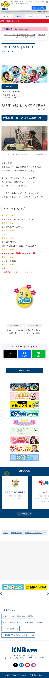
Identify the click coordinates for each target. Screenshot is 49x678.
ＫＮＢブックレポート (11, 622)
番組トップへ (24, 370)
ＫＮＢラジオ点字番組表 (32, 622)
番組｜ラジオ (16, 533)
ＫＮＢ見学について (10, 629)
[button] (48, 593)
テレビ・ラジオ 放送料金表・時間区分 (18, 616)
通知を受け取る (38, 8)
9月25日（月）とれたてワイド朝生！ (34, 331)
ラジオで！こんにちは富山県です (14, 331)
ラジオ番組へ (24, 514)
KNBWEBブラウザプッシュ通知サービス (18, 635)
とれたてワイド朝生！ (33, 533)
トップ (5, 533)
